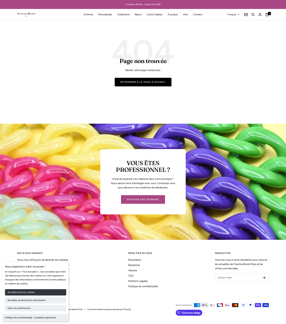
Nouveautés (105, 14)
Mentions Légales (138, 281)
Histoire (132, 270)
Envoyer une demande (143, 199)
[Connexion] (260, 14)
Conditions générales (45, 317)
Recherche (134, 265)
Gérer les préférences (19, 308)
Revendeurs (134, 259)
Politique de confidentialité (18, 317)
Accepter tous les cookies (21, 292)
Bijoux (138, 14)
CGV (131, 275)
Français (231, 14)
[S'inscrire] (264, 278)
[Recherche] (253, 14)
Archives (88, 14)
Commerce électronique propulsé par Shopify (109, 309)
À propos (173, 14)
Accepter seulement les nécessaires (27, 300)
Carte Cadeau (154, 14)
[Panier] (267, 14)
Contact (197, 14)
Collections (123, 14)
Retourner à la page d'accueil (143, 82)
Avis (185, 14)
